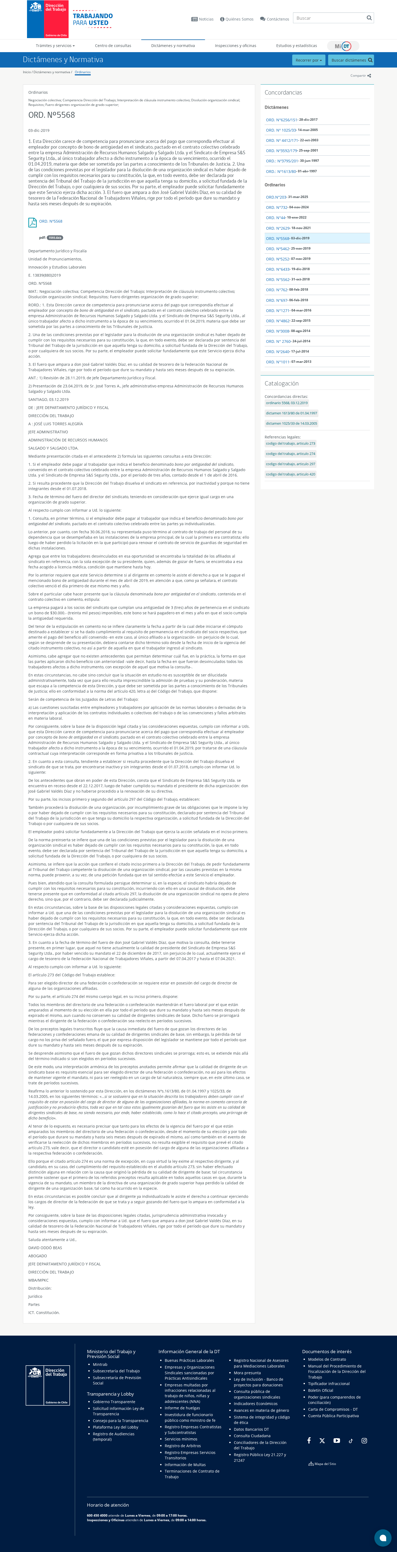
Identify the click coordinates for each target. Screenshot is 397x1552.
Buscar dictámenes (349, 60)
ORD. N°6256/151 (281, 119)
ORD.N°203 (276, 197)
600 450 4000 (97, 1515)
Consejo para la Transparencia (120, 1420)
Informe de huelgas (182, 1407)
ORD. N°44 (275, 217)
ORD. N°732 (276, 207)
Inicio (27, 72)
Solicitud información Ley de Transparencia (118, 1411)
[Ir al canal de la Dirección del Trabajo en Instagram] (363, 1441)
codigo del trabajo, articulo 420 (290, 474)
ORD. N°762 (276, 289)
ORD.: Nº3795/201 (282, 160)
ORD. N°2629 (278, 228)
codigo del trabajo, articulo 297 (290, 464)
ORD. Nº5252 (277, 259)
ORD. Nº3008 (277, 331)
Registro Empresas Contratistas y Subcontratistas (193, 1429)
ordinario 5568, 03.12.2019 (287, 403)
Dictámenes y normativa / (52, 72)
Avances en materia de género (261, 1410)
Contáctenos (278, 19)
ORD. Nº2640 (277, 351)
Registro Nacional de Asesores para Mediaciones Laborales (261, 1363)
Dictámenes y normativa (173, 45)
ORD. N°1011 (278, 361)
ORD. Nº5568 (50, 221)
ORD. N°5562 (278, 279)
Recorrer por (308, 60)
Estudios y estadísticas (296, 45)
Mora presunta (247, 1372)
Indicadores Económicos (256, 1403)
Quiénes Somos (239, 19)
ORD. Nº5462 (277, 248)
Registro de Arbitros (183, 1445)
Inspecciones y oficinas (235, 45)
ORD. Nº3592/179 (281, 150)
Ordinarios (83, 72)
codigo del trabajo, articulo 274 (290, 453)
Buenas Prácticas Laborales (189, 1360)
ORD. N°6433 (278, 269)
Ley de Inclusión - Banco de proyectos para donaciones (258, 1382)
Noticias (206, 19)
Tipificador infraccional (329, 1383)
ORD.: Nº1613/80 (281, 171)
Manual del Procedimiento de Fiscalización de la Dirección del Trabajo (337, 1371)
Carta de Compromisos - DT (333, 1409)
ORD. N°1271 (278, 310)
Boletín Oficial (320, 1390)
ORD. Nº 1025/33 (281, 130)
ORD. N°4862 (278, 320)
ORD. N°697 (276, 300)
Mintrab (100, 1364)
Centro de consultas (113, 45)
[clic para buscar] (369, 18)
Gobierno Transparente (114, 1401)
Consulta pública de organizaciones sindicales (257, 1394)
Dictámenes (276, 107)
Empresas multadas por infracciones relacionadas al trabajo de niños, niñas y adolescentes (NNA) (190, 1393)
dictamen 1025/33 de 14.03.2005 (291, 423)
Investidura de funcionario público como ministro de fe (190, 1417)
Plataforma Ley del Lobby (115, 1427)
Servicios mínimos (181, 1439)
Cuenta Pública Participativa (333, 1415)
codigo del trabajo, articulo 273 (290, 443)
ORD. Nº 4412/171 (282, 140)
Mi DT (343, 46)
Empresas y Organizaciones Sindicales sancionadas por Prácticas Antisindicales (190, 1373)
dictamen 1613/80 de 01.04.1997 (291, 413)
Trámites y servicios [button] (54, 45)
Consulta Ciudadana (252, 1435)
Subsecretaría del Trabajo (116, 1370)
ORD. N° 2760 (278, 341)
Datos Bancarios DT (251, 1429)
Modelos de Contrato (327, 1359)
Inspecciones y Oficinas (106, 1520)
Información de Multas (185, 1464)
